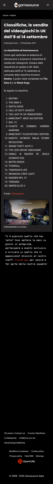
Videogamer (17, 193)
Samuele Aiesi (12, 43)
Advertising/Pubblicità (14, 443)
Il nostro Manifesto (36, 433)
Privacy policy (15, 456)
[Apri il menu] (47, 5)
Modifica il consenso (19, 451)
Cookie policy (37, 451)
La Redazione (10, 438)
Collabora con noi (27, 438)
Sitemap (40, 456)
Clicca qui (21, 260)
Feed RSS (29, 456)
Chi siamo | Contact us (14, 433)
